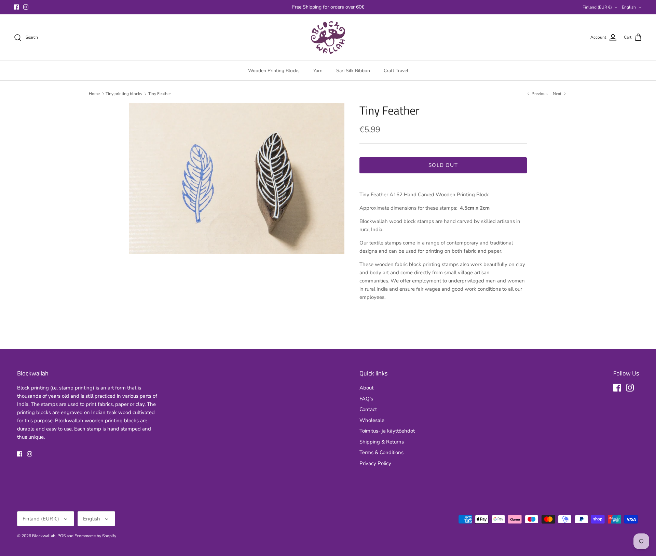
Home (94, 93)
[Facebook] (16, 7)
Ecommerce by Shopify (95, 536)
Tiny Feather (159, 93)
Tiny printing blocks (124, 93)
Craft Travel (396, 70)
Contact (368, 409)
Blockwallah (43, 536)
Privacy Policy (375, 463)
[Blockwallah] (328, 37)
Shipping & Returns (381, 441)
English (629, 7)
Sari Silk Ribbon (353, 70)
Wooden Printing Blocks (274, 70)
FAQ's (366, 398)
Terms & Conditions (381, 452)
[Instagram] (25, 7)
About (366, 387)
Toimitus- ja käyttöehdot (387, 430)
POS (61, 536)
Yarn (318, 70)
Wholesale (371, 420)
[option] (236, 178)
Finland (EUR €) (597, 7)
